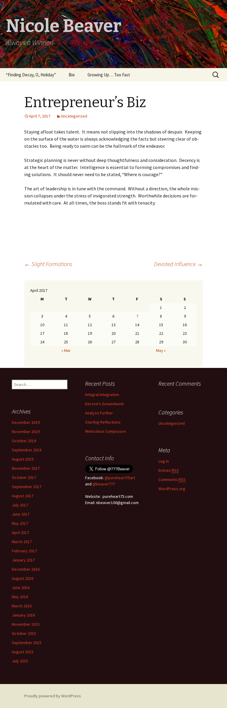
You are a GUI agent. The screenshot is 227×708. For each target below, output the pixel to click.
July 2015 (20, 661)
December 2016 (26, 569)
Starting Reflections (103, 422)
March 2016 (22, 606)
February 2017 (24, 550)
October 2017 (24, 477)
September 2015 (26, 642)
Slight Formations (48, 264)
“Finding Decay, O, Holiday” (31, 75)
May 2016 (20, 596)
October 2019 (24, 440)
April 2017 (20, 532)
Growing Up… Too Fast (108, 75)
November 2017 (26, 468)
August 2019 (22, 459)
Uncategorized (74, 116)
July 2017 (20, 505)
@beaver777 (104, 484)
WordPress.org (171, 488)
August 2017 (22, 495)
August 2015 (22, 651)
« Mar (66, 350)
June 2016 (21, 587)
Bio (72, 75)
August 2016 (22, 578)
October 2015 (24, 633)
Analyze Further (99, 413)
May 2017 (20, 523)
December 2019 (26, 422)
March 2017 (22, 541)
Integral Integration (102, 394)
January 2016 (23, 615)
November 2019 (26, 431)
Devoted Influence (178, 264)
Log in (163, 461)
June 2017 (21, 514)
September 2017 (26, 486)
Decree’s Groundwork (104, 403)
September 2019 (26, 450)
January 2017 (23, 560)
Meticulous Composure (105, 431)
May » (161, 350)
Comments (172, 479)
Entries (168, 470)
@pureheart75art (120, 477)
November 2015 (26, 624)
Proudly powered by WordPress (52, 696)
